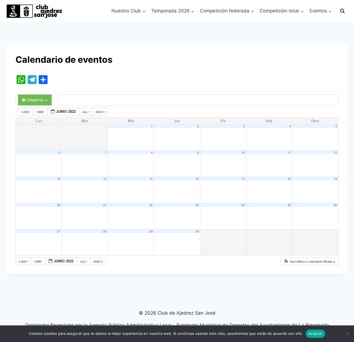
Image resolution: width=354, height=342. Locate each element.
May (41, 111)
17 (243, 179)
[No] (347, 333)
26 (335, 205)
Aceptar (315, 333)
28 (104, 231)
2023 (99, 111)
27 (58, 231)
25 (289, 205)
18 (289, 179)
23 (197, 205)
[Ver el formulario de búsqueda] (342, 11)
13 (58, 179)
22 (151, 205)
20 (58, 205)
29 (151, 231)
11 (289, 152)
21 (104, 205)
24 (243, 205)
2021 (26, 111)
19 (335, 179)
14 (104, 179)
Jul (85, 111)
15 (151, 179)
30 (197, 231)
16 (197, 179)
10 (243, 152)
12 (335, 152)
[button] (309, 261)
